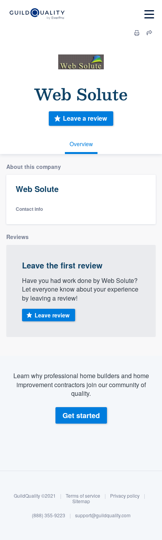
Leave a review (85, 118)
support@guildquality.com (103, 515)
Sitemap (81, 501)
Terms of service (83, 495)
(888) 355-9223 (48, 515)
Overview (81, 144)
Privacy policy (125, 495)
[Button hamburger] (149, 14)
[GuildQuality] (37, 14)
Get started (81, 415)
